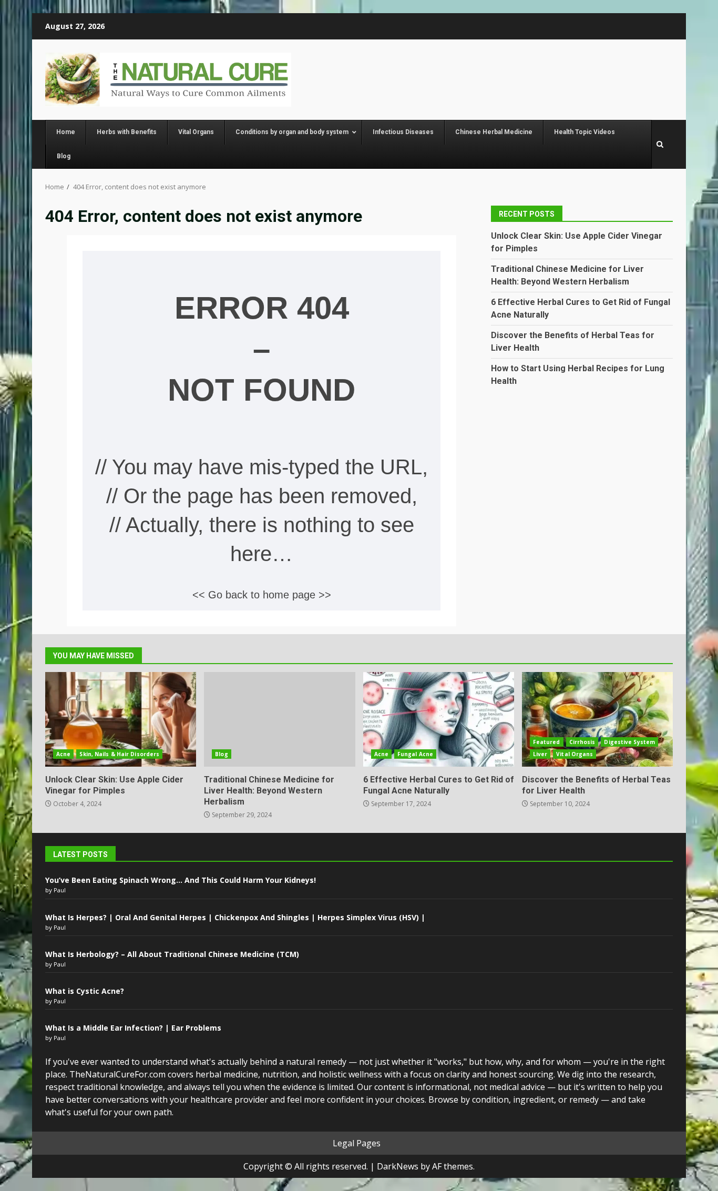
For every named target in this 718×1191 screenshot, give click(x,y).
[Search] (660, 145)
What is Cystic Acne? (84, 991)
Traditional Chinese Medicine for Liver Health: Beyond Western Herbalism (279, 719)
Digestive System (629, 742)
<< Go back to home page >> (261, 594)
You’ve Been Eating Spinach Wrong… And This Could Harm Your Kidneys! (180, 880)
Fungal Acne (415, 754)
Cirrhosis (582, 742)
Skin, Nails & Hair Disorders (119, 754)
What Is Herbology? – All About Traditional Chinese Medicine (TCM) (172, 954)
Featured (546, 742)
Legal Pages (357, 1143)
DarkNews (397, 1166)
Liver (540, 754)
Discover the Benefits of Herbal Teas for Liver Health (597, 719)
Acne (63, 754)
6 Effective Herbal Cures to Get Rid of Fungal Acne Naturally (438, 719)
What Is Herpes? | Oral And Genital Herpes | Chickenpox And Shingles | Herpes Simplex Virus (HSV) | (235, 917)
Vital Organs (574, 754)
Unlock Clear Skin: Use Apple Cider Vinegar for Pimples (120, 719)
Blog (221, 754)
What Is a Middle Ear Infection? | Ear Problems (133, 1028)
